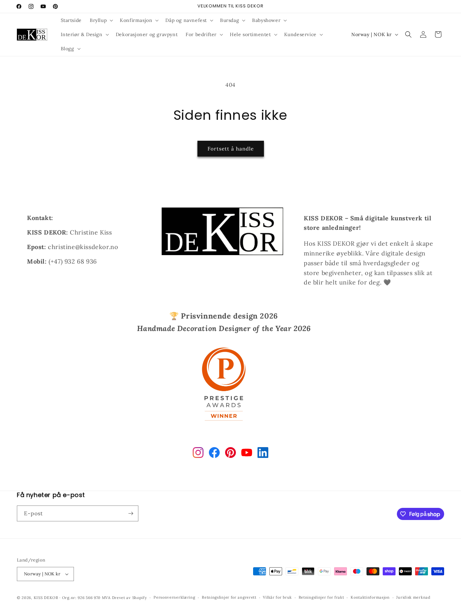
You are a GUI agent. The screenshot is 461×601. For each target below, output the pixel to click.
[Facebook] (214, 454)
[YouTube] (246, 454)
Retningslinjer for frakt (321, 597)
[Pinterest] (230, 454)
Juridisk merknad (413, 597)
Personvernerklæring (174, 597)
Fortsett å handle (231, 148)
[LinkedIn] (262, 454)
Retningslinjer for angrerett (229, 597)
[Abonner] (130, 513)
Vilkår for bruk (277, 597)
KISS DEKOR (46, 597)
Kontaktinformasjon (370, 597)
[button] (101, 20)
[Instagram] (198, 454)
